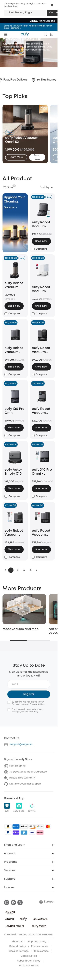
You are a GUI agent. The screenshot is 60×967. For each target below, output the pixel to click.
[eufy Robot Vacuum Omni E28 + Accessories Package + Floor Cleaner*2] (15, 517)
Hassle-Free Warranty (22, 777)
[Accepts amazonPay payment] (8, 825)
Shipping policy (37, 940)
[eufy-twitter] (20, 901)
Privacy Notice (37, 703)
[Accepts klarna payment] (40, 831)
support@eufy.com (21, 743)
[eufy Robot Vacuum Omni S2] (15, 270)
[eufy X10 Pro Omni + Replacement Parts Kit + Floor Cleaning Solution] (42, 457)
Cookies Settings (18, 950)
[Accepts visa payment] (32, 831)
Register (28, 693)
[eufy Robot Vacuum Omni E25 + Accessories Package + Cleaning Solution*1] (42, 517)
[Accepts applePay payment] (24, 825)
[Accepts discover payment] (32, 825)
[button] (52, 5)
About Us (17, 940)
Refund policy (17, 945)
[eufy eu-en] (25, 34)
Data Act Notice (28, 964)
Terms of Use (18, 703)
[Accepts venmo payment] (24, 831)
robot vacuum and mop (20, 627)
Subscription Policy (28, 959)
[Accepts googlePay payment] (40, 825)
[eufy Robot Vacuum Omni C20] (42, 395)
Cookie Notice (28, 955)
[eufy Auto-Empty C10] (15, 457)
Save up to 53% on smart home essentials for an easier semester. (28, 27)
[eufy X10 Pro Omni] (15, 395)
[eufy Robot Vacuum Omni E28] (42, 335)
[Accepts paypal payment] (8, 831)
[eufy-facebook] (13, 901)
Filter (10, 187)
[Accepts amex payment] (16, 825)
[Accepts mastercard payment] (48, 825)
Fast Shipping (17, 765)
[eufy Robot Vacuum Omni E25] (15, 335)
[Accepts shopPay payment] (16, 831)
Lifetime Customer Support (25, 783)
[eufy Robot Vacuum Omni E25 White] (42, 272)
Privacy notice (39, 945)
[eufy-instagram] (6, 901)
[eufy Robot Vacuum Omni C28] (42, 209)
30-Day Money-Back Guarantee (28, 771)
